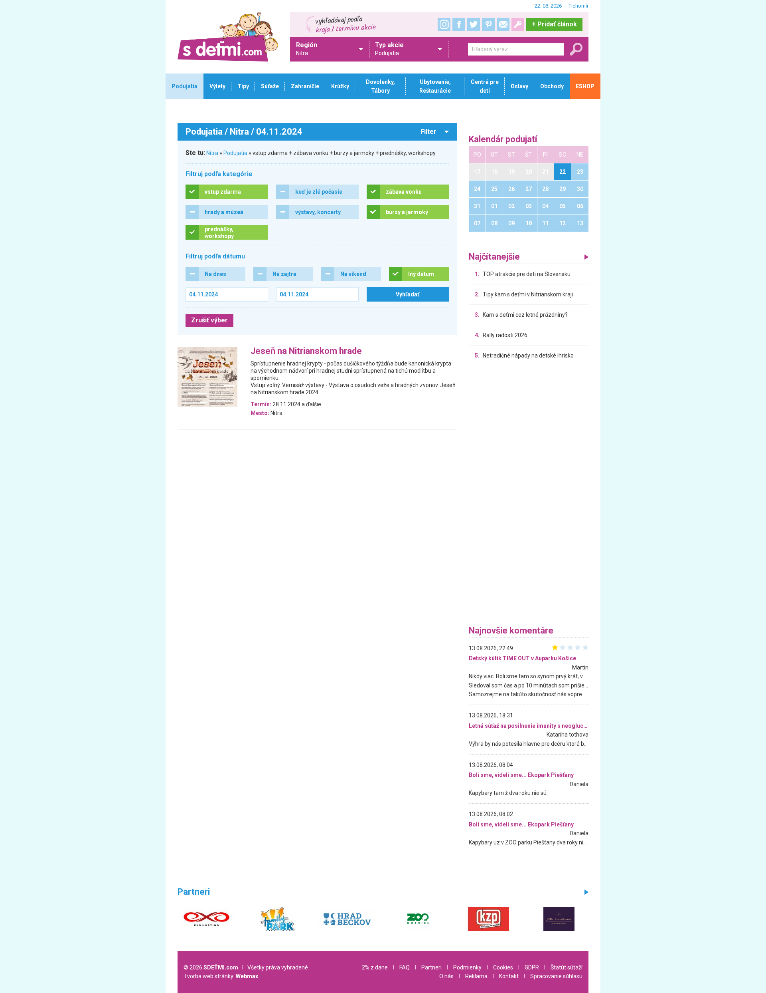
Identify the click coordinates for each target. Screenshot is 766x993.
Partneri (431, 967)
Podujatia (235, 153)
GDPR (532, 967)
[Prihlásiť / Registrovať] (517, 24)
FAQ (404, 967)
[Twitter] (473, 24)
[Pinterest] (488, 24)
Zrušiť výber (209, 320)
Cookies (503, 967)
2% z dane (375, 967)
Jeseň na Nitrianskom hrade (306, 351)
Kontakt (509, 976)
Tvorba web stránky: (221, 976)
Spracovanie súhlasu (556, 976)
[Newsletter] (503, 24)
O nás (446, 976)
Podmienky (467, 967)
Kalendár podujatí (503, 139)
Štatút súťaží (566, 967)
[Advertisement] (528, 494)
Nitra (212, 153)
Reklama (476, 976)
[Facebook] (458, 24)
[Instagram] (444, 24)
